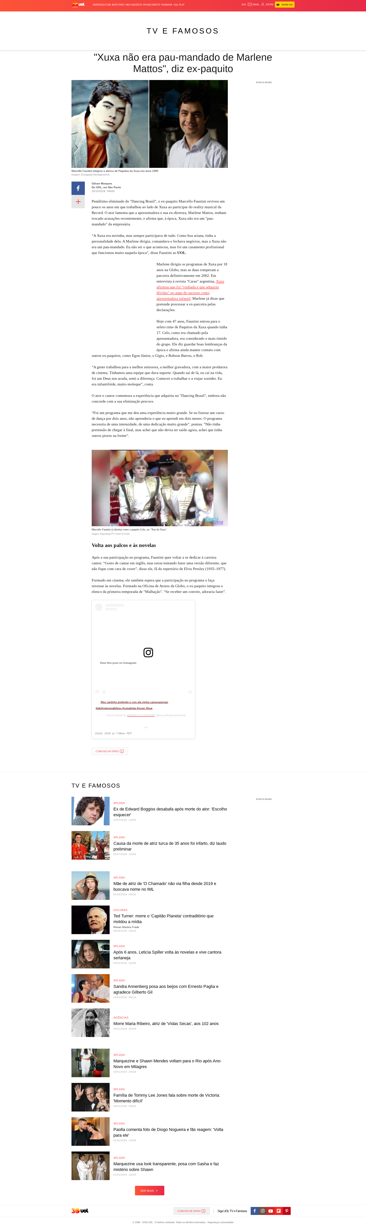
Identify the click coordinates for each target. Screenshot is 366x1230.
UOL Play (179, 4)
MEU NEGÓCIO (134, 4)
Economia (152, 15)
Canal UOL (238, 15)
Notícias (115, 15)
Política (127, 15)
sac (244, 4)
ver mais (147, 1190)
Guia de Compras (289, 15)
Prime (265, 15)
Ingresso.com (102, 4)
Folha (164, 15)
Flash (90, 15)
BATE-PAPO (118, 4)
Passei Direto (151, 4)
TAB (258, 15)
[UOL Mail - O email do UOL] (253, 4)
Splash (186, 15)
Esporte (175, 15)
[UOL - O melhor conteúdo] (78, 4)
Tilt (221, 15)
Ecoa (227, 15)
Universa (199, 15)
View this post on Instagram (118, 662)
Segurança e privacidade (220, 1222)
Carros (139, 15)
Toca (273, 15)
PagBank (166, 4)
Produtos (78, 15)
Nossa (251, 15)
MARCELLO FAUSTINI (141, 715)
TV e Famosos (183, 31)
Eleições (102, 15)
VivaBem (212, 15)
